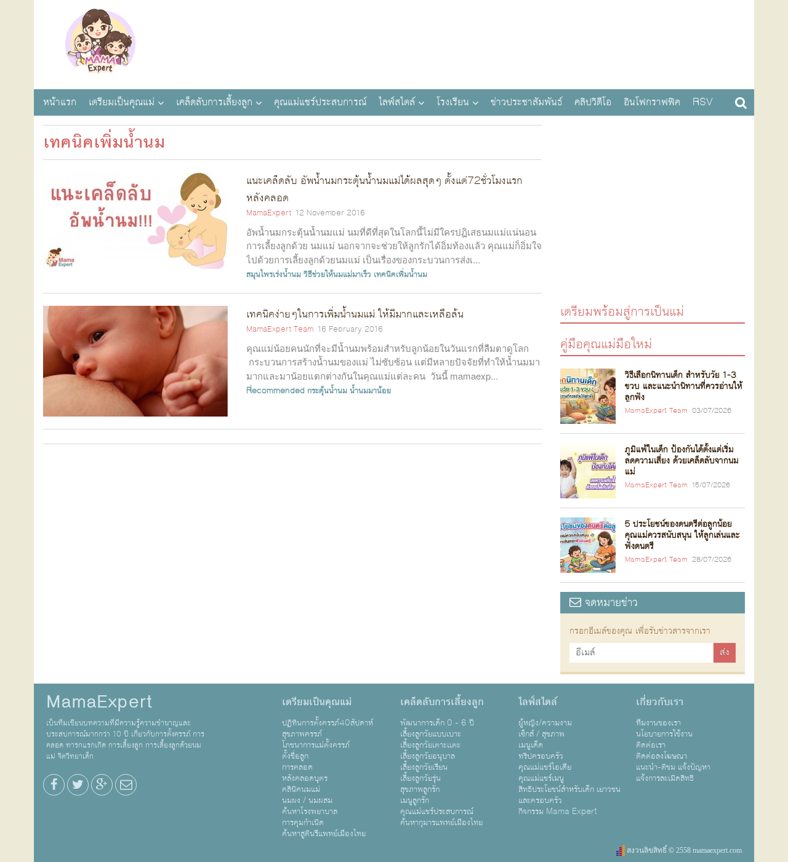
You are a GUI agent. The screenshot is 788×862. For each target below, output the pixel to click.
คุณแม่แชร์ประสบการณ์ (320, 102)
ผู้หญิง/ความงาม (545, 722)
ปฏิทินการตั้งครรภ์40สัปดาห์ (327, 722)
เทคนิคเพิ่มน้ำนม (400, 274)
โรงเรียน (452, 102)
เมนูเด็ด (530, 745)
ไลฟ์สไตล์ (397, 102)
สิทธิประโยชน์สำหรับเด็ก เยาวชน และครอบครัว (569, 795)
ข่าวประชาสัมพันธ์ (526, 102)
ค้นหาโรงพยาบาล (309, 811)
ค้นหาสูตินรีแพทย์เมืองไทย (324, 833)
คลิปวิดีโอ (592, 102)
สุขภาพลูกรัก (420, 789)
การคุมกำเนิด (303, 822)
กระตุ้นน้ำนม (327, 390)
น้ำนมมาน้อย (370, 390)
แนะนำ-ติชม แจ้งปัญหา (673, 767)
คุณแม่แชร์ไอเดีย (544, 767)
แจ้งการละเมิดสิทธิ (665, 778)
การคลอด (297, 767)
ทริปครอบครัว (540, 756)
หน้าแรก (59, 102)
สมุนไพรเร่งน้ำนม (273, 274)
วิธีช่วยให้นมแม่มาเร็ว (337, 274)
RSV (703, 102)
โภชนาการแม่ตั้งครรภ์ (316, 745)
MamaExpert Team (279, 329)
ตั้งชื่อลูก (295, 756)
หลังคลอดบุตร (305, 778)
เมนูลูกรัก (414, 800)
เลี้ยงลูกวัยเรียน (424, 767)
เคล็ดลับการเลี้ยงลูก (214, 102)
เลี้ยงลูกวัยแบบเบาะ (430, 734)
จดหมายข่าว (609, 603)
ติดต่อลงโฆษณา (661, 756)
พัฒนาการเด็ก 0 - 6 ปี (437, 722)
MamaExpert (100, 43)
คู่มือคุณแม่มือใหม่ (606, 343)
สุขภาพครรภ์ (302, 734)
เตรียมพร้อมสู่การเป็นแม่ (622, 311)
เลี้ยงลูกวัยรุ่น (420, 778)
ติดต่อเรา (650, 745)
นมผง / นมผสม (307, 800)
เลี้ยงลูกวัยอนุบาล (427, 756)
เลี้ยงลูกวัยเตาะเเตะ (430, 745)
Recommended (275, 390)
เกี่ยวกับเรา (659, 702)
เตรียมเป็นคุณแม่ (122, 102)
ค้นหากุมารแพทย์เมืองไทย (441, 822)
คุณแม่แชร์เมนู (541, 778)
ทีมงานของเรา (658, 722)
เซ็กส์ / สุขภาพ (541, 734)
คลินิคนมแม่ (301, 789)
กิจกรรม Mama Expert (557, 811)
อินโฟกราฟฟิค (652, 102)
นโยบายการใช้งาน (664, 734)
